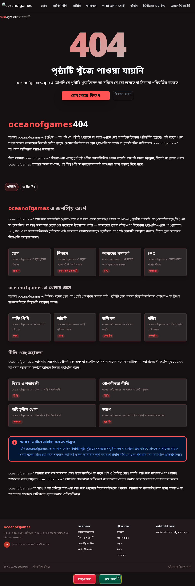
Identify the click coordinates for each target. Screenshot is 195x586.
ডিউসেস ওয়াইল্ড (154, 6)
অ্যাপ (119, 543)
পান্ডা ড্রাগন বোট (113, 6)
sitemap (121, 555)
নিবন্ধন (120, 532)
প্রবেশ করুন (123, 538)
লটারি (77, 6)
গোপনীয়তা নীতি (86, 543)
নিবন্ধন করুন (123, 94)
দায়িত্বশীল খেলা (85, 549)
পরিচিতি (11, 186)
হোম (44, 6)
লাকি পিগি (60, 6)
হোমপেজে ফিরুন (86, 95)
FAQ (119, 549)
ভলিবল (91, 6)
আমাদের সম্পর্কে (86, 532)
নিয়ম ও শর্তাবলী (86, 538)
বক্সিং (134, 6)
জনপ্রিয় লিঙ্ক (28, 186)
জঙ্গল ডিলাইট (180, 6)
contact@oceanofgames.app (172, 532)
